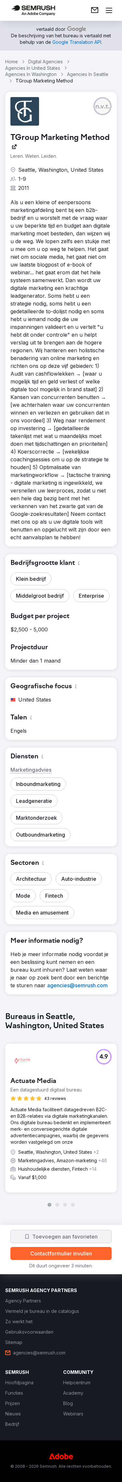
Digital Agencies (45, 61)
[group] (61, 1110)
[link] (95, 10)
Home (11, 61)
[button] (102, 106)
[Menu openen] (109, 10)
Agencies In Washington (31, 74)
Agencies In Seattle (87, 74)
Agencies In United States (32, 68)
